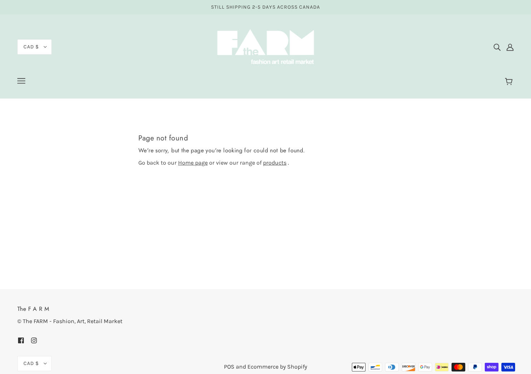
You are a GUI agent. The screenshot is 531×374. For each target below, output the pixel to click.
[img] (497, 47)
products (274, 162)
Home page (193, 162)
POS (229, 366)
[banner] (265, 46)
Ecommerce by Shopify (277, 366)
